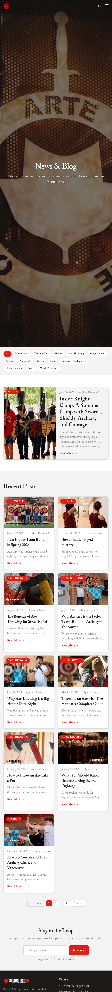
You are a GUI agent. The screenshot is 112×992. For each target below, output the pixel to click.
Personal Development (74, 361)
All (7, 354)
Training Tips (41, 354)
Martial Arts (21, 354)
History (59, 354)
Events (40, 361)
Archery (10, 361)
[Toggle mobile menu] (106, 6)
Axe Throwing (76, 354)
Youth (31, 368)
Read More (66, 453)
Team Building (14, 368)
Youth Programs (48, 368)
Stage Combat (97, 354)
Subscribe (79, 950)
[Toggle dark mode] (99, 6)
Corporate (25, 361)
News (53, 361)
